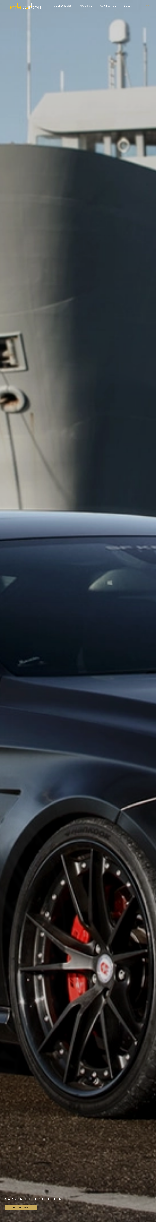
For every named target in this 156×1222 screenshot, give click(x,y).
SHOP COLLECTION (21, 1208)
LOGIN (128, 5)
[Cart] (147, 6)
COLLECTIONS (63, 5)
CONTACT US (108, 5)
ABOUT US (86, 5)
